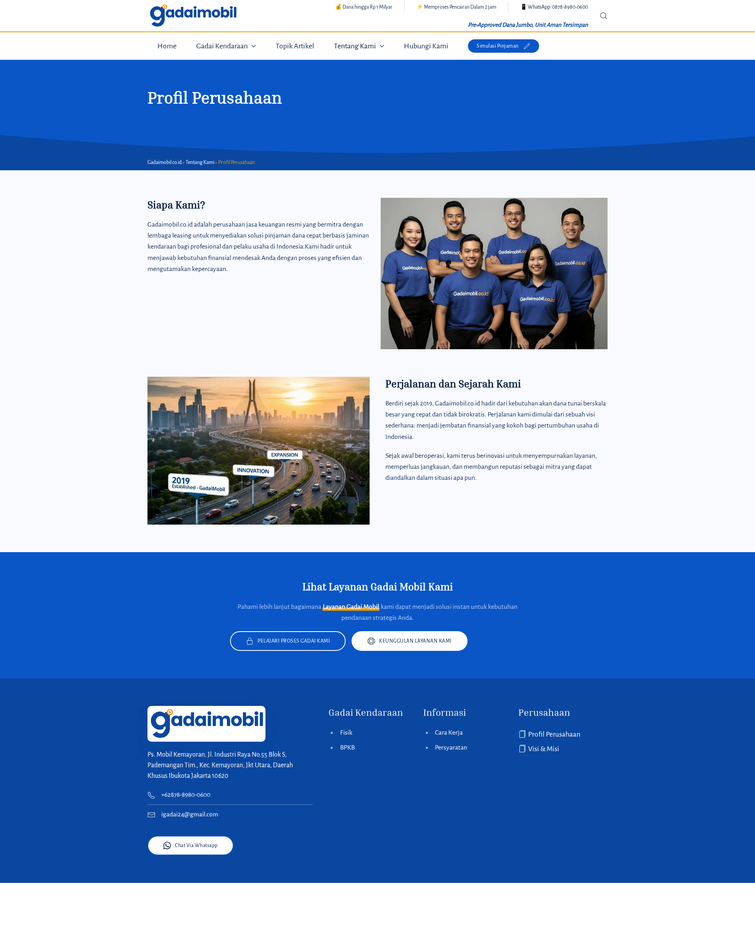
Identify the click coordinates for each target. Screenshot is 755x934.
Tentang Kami (200, 162)
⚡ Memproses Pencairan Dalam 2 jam (456, 7)
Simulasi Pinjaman (498, 46)
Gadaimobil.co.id (164, 162)
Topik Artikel (295, 46)
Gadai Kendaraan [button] (222, 46)
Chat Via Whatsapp (196, 845)
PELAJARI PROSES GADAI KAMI (294, 641)
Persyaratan (451, 747)
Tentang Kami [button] (355, 46)
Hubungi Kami (426, 46)
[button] (604, 16)
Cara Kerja (449, 732)
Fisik (346, 732)
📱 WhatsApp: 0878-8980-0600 (554, 7)
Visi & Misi (543, 749)
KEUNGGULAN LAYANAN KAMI (415, 641)
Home (167, 46)
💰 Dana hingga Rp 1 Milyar (363, 7)
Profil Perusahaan (554, 734)
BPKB (347, 747)
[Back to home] (192, 15)
